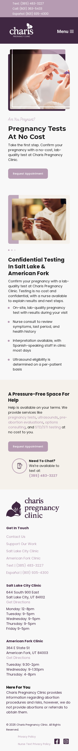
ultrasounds (48, 417)
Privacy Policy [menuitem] (27, 737)
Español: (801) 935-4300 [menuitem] (30, 14)
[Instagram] (65, 741)
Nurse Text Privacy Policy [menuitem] (34, 744)
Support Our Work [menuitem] (21, 543)
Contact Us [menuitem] (15, 536)
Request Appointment (28, 174)
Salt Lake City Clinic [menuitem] (22, 551)
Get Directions (18, 602)
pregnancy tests (22, 417)
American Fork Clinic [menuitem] (23, 558)
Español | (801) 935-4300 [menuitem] (27, 572)
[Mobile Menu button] (59, 30)
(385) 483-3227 (43, 475)
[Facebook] (57, 741)
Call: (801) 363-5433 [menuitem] (27, 8)
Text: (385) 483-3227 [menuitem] (28, 3)
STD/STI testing (48, 427)
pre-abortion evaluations (37, 420)
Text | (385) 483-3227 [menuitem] (25, 565)
